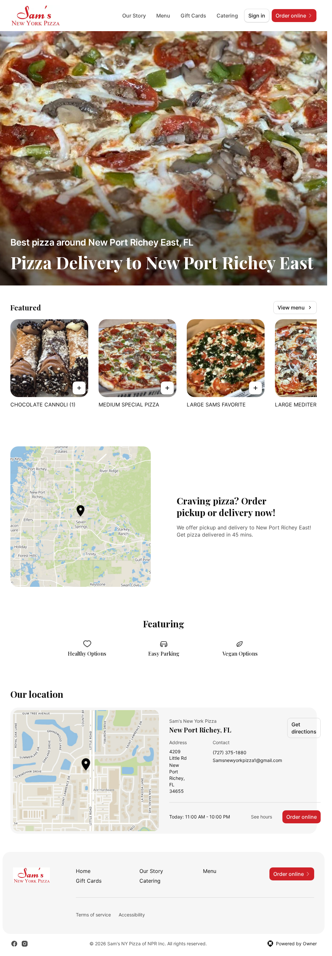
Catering (227, 15)
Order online (301, 817)
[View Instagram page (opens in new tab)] (25, 944)
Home (83, 871)
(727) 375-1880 (229, 753)
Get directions (303, 728)
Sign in (256, 15)
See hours (261, 816)
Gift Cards (193, 15)
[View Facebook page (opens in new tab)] (14, 944)
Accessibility (132, 914)
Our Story (134, 15)
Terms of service (93, 914)
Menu (163, 15)
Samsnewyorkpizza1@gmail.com (247, 760)
